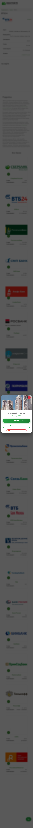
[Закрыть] (29, 397)
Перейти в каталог (16, 426)
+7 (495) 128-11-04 (17, 420)
